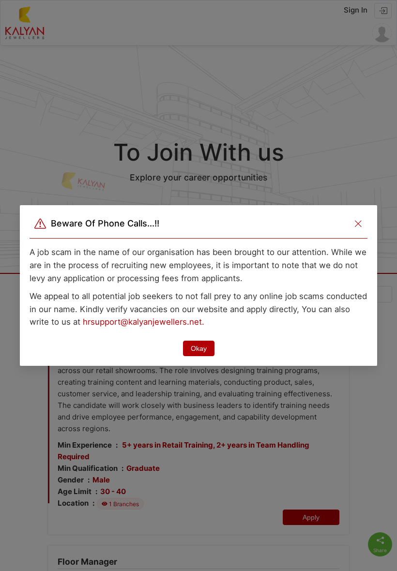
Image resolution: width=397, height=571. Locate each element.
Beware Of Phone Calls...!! (105, 223)
